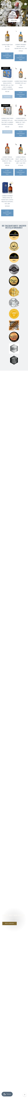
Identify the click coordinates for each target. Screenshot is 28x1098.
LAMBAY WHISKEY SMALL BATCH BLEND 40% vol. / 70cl (21, 46)
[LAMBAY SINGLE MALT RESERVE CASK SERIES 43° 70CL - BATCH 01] (21, 110)
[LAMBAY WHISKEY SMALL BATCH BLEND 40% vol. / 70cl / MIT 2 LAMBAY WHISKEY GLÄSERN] (7, 73)
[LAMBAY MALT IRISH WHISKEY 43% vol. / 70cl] (21, 73)
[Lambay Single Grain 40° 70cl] (7, 36)
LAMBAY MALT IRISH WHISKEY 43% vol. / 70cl (21, 83)
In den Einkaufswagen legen (7, 56)
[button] (19, 25)
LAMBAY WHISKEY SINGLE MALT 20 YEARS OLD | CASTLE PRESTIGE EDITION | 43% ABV (7, 199)
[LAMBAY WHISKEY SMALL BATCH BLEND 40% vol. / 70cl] (21, 36)
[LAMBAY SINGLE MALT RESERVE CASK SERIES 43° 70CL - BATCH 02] (7, 149)
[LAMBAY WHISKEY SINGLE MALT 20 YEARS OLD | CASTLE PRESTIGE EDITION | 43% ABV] (7, 187)
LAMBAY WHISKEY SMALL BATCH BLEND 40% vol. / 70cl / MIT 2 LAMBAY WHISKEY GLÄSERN (7, 85)
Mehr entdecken (9, 923)
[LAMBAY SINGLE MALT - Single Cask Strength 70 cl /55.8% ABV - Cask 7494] (21, 149)
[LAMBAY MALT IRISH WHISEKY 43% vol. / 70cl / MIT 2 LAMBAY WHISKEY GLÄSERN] (7, 110)
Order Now (14, 20)
